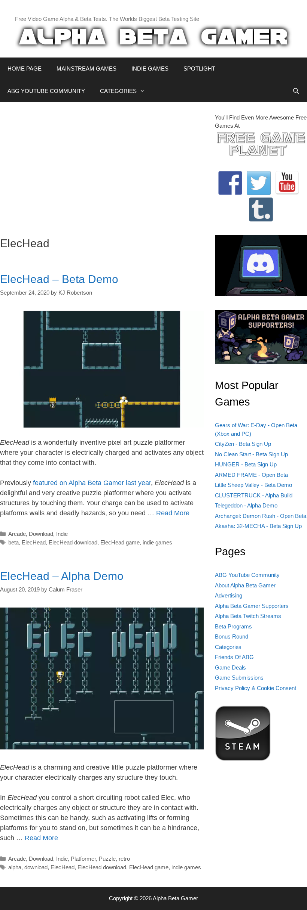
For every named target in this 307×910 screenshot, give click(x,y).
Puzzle (107, 858)
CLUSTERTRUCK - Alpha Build (253, 495)
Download (41, 534)
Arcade (17, 534)
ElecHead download (73, 542)
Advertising (228, 595)
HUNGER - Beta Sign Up (246, 464)
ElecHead (34, 542)
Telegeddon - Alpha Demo (246, 505)
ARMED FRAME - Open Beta (251, 475)
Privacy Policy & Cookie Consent (255, 688)
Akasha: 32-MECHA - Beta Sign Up (258, 526)
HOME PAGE (24, 68)
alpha (14, 867)
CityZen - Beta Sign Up (243, 444)
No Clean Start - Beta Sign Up (251, 454)
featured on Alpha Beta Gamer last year (92, 483)
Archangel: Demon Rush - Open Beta (260, 516)
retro (124, 858)
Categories (228, 647)
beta (13, 542)
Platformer (83, 858)
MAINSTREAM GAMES (86, 68)
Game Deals (230, 667)
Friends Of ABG (234, 657)
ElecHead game (120, 542)
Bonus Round (231, 636)
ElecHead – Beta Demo (59, 279)
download (36, 867)
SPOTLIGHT (199, 68)
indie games (157, 542)
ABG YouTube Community (247, 575)
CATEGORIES (118, 91)
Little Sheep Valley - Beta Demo (253, 485)
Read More (172, 513)
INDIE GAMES (149, 68)
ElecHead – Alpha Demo (62, 576)
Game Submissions (239, 677)
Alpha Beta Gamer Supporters (252, 606)
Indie (62, 534)
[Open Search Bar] (296, 91)
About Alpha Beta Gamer (245, 585)
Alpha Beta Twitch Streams (248, 616)
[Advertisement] (102, 166)
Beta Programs (233, 626)
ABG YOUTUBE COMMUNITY (46, 91)
